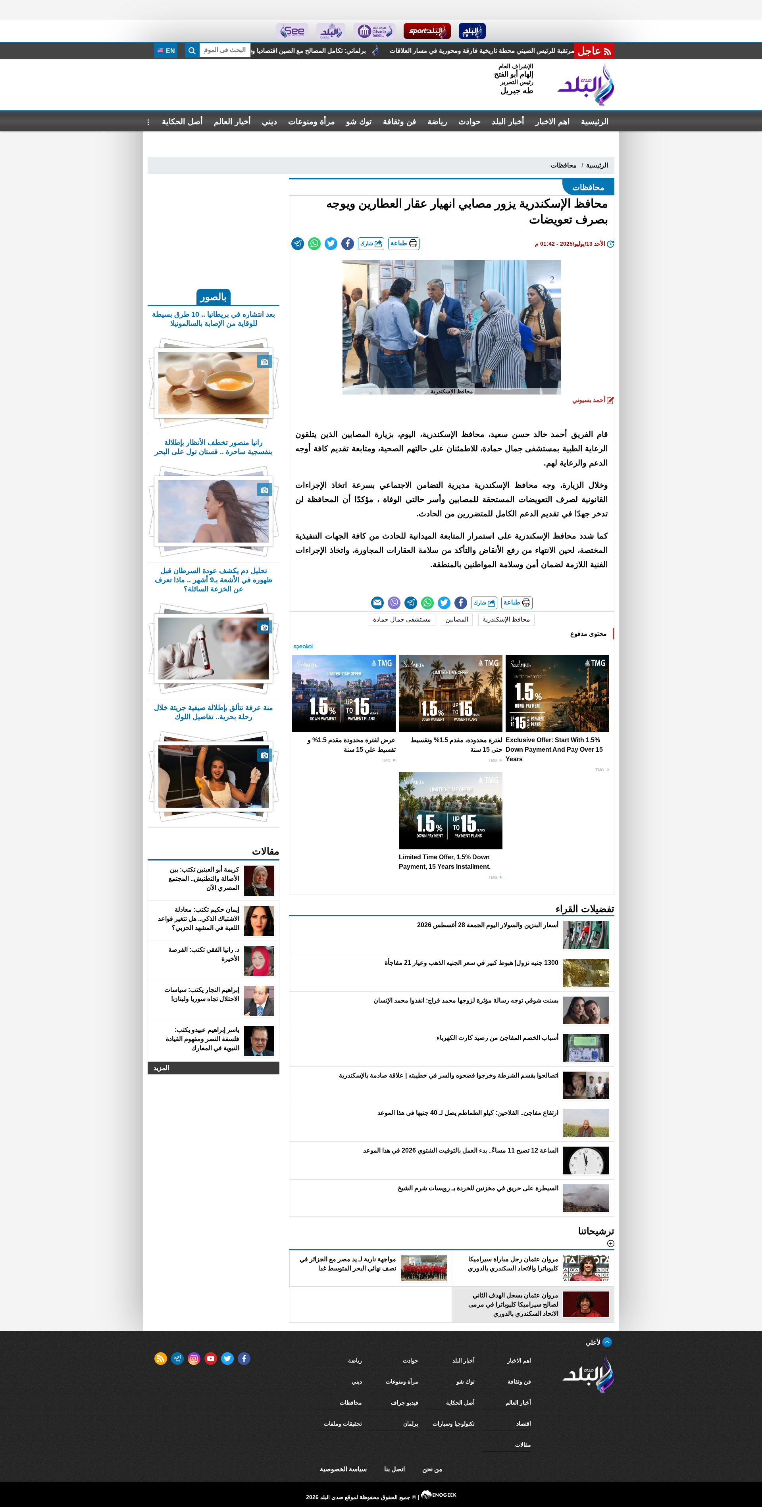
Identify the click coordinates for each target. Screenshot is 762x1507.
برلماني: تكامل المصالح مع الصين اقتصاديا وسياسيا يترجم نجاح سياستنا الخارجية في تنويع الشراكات (381, 50)
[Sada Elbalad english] (292, 31)
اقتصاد (523, 1423)
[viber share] (394, 603)
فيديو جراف (404, 1402)
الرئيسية (595, 121)
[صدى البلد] (585, 84)
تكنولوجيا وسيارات (454, 1423)
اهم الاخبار (552, 121)
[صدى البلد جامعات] (374, 31)
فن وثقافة (399, 121)
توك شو (359, 121)
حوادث (469, 121)
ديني (269, 121)
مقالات (523, 1445)
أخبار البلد (508, 121)
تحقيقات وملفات (343, 1423)
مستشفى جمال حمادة (402, 619)
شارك (367, 243)
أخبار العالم (232, 121)
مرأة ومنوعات (311, 121)
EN (169, 51)
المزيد (161, 1067)
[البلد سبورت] (427, 31)
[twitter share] (331, 243)
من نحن (432, 1469)
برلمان (410, 1423)
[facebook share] (347, 243)
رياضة (437, 121)
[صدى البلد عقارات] (330, 31)
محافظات (564, 165)
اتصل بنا (394, 1469)
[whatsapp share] (314, 243)
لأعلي (594, 1342)
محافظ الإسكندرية (506, 619)
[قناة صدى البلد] (472, 31)
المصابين (456, 619)
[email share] (297, 243)
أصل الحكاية (182, 121)
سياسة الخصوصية (343, 1469)
